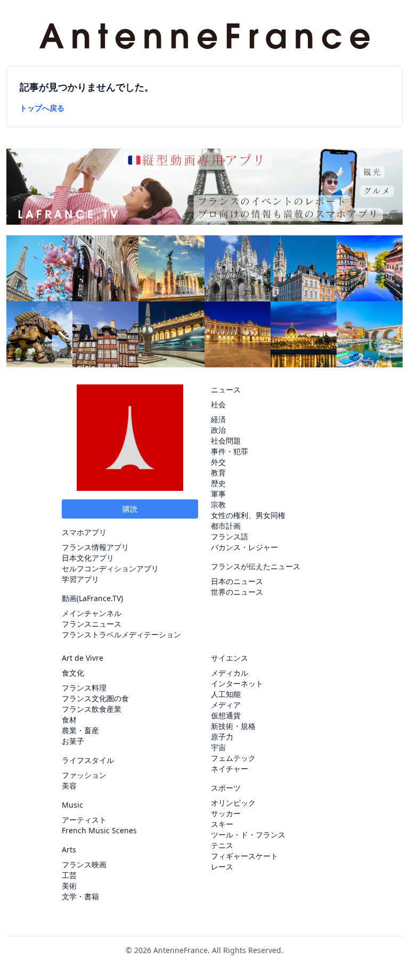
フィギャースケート (244, 856)
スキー (222, 824)
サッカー (226, 813)
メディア (226, 705)
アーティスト (84, 820)
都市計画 (226, 526)
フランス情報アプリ (95, 547)
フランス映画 (84, 864)
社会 (218, 404)
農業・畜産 (80, 730)
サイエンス (229, 658)
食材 (69, 720)
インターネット (237, 683)
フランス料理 (84, 688)
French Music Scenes (99, 830)
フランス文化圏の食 (95, 698)
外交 (218, 462)
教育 (218, 472)
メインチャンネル (91, 613)
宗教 (218, 504)
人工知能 (226, 694)
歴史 (218, 483)
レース (222, 866)
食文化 (73, 673)
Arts (69, 849)
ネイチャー (229, 768)
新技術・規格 (233, 726)
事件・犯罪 (229, 451)
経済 (218, 419)
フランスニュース (91, 624)
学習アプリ (80, 579)
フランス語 (229, 536)
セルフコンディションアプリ (110, 568)
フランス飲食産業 (91, 709)
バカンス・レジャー (244, 547)
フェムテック (233, 758)
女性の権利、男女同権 (248, 515)
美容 (69, 786)
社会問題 (226, 441)
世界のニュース (237, 592)
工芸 (69, 875)
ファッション (84, 775)
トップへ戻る (42, 108)
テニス (222, 845)
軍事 (218, 494)
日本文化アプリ (88, 558)
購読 (129, 509)
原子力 (222, 737)
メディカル (229, 673)
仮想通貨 (226, 715)
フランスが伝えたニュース (255, 566)
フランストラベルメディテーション (121, 634)
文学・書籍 (80, 896)
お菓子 (73, 741)
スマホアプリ (84, 532)
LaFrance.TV (100, 598)
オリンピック (233, 803)
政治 (218, 430)
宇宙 (218, 747)
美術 (69, 886)
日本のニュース (237, 581)
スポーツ (226, 788)
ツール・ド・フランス (248, 835)
